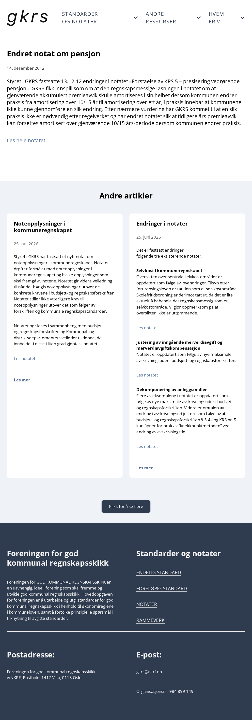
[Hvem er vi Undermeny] (242, 17)
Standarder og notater (80, 17)
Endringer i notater (162, 223)
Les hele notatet (27, 140)
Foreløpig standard (161, 588)
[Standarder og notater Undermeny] (135, 17)
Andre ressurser (161, 17)
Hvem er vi (216, 17)
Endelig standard (158, 572)
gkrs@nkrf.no (149, 671)
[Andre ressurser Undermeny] (198, 17)
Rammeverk (150, 620)
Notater (146, 604)
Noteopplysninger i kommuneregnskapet (43, 227)
